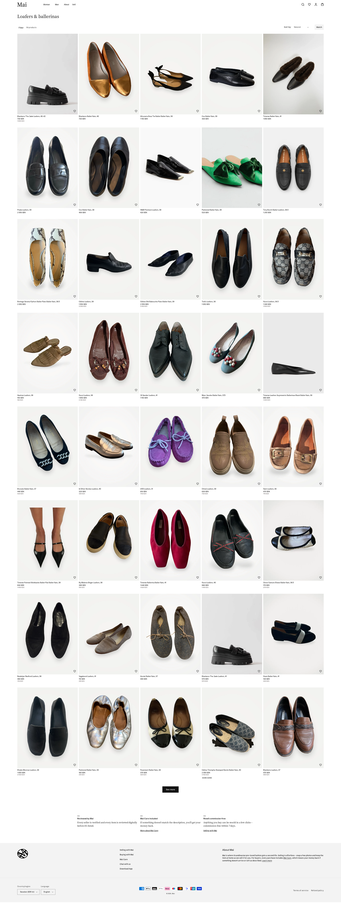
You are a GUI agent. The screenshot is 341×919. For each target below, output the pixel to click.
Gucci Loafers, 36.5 (271, 301)
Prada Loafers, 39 (24, 210)
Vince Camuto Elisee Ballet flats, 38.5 (278, 582)
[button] (47, 4)
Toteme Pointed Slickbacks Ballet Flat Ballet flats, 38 (39, 582)
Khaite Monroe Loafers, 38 (28, 770)
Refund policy (317, 890)
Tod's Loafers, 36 (209, 301)
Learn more (267, 860)
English (47, 892)
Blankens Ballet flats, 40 (89, 116)
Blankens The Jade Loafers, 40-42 (31, 116)
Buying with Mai (127, 854)
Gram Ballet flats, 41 (271, 676)
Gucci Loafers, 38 (86, 395)
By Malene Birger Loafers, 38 (90, 582)
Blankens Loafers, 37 (271, 770)
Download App (126, 869)
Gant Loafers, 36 (270, 489)
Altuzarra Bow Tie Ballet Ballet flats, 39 (156, 116)
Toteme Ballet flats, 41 (272, 116)
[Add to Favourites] (74, 111)
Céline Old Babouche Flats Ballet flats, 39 (157, 301)
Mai (173, 893)
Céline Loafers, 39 (86, 301)
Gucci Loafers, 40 (209, 582)
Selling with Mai (127, 850)
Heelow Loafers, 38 (25, 395)
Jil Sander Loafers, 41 (148, 395)
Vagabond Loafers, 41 (87, 676)
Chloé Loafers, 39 (209, 489)
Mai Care (124, 859)
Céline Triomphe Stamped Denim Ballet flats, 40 (221, 770)
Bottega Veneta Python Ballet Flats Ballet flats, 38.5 (38, 301)
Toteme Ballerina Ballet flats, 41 (153, 582)
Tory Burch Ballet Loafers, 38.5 (276, 210)
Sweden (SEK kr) (27, 892)
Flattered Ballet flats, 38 (212, 210)
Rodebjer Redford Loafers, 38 (29, 676)
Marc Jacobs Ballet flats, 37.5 (214, 395)
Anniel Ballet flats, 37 (149, 676)
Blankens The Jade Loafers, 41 (214, 676)
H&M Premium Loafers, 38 (150, 210)
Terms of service (300, 890)
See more (170, 789)
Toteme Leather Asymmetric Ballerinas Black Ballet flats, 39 (287, 395)
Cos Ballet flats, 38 (86, 210)
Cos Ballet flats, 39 (209, 116)
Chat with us (125, 864)
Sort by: (287, 27)
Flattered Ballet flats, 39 (89, 770)
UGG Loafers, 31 (146, 489)
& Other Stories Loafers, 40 (90, 489)
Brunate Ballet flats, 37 (26, 489)
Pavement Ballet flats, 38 (150, 770)
